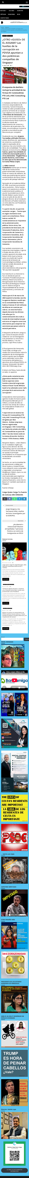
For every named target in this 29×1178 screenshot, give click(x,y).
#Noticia (4, 35)
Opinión (9, 543)
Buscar (3, 637)
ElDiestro (20, 10)
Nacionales (9, 35)
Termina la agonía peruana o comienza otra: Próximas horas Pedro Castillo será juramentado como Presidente (13, 590)
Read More (5, 579)
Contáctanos (4, 18)
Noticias (3, 10)
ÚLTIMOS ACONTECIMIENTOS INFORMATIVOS (14, 1170)
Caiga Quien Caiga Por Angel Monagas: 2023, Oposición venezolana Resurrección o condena (14, 566)
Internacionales (11, 584)
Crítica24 (3, 14)
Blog (18, 14)
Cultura (11, 10)
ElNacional (11, 14)
